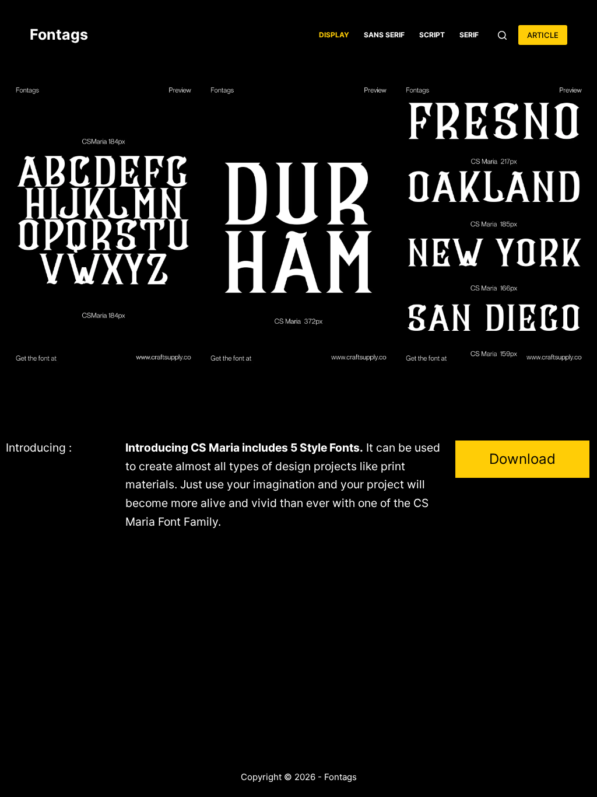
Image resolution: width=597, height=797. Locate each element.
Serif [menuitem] (469, 34)
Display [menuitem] (334, 34)
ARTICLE (543, 35)
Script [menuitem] (432, 34)
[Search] (502, 35)
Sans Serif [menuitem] (384, 34)
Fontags (59, 34)
